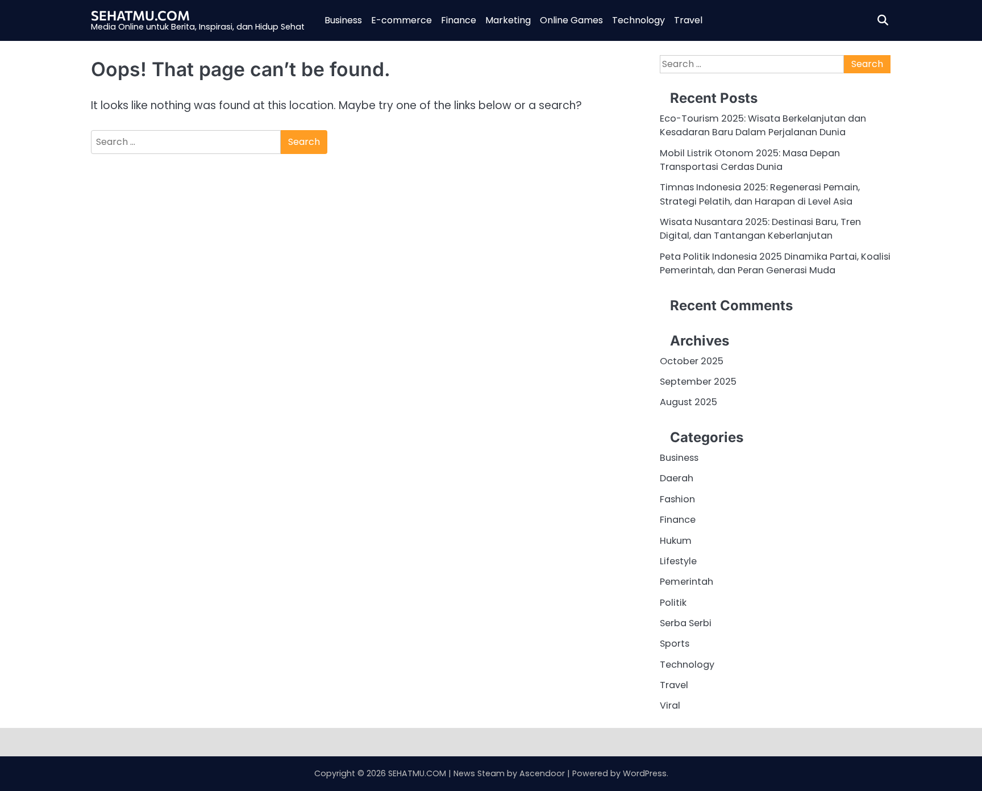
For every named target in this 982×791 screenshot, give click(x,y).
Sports (674, 643)
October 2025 (691, 361)
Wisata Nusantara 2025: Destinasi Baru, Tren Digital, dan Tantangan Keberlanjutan (760, 228)
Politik (673, 602)
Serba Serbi (685, 623)
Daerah (676, 478)
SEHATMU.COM (140, 15)
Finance (458, 20)
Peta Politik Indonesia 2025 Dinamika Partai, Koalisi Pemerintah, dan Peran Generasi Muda (775, 263)
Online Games (571, 20)
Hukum (676, 540)
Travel (688, 20)
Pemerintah (686, 581)
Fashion (677, 499)
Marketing (508, 20)
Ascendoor (542, 773)
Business (343, 20)
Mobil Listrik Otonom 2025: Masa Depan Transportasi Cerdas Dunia (750, 160)
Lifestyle (678, 561)
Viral (670, 705)
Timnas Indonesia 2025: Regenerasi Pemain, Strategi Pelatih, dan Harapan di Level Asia (760, 194)
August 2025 (688, 402)
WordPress (645, 773)
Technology (638, 20)
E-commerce (401, 20)
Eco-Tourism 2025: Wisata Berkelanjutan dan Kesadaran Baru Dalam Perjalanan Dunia (763, 125)
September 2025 (698, 381)
